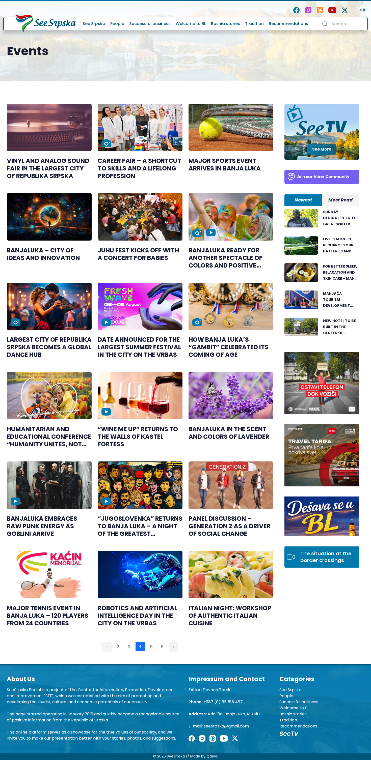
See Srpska (94, 23)
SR (362, 10)
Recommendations (288, 23)
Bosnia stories (225, 23)
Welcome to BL (191, 23)
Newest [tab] (303, 200)
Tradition (254, 23)
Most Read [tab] (340, 200)
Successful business (150, 23)
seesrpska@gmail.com (226, 726)
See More (321, 149)
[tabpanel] (321, 275)
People (117, 23)
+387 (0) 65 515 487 (223, 702)
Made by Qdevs (204, 756)
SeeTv (288, 733)
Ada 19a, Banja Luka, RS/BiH (234, 714)
